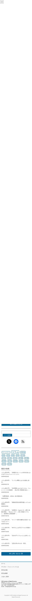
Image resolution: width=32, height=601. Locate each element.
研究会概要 (4, 573)
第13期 (15, 458)
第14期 (21, 458)
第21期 (4, 464)
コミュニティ (6, 452)
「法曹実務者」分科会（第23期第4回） (12, 496)
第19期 (21, 461)
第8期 (13, 455)
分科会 (23, 452)
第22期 (9, 464)
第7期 (8, 455)
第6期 (3, 455)
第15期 (26, 458)
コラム (15, 452)
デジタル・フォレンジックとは (10, 566)
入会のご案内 (5, 576)
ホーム (3, 563)
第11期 (4, 458)
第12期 (9, 458)
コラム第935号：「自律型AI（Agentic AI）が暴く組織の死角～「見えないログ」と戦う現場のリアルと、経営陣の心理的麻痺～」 (15, 511)
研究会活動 (4, 570)
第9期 (17, 455)
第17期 (9, 461)
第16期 (4, 461)
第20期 (26, 461)
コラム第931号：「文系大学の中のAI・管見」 (14, 543)
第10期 (22, 455)
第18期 (15, 461)
